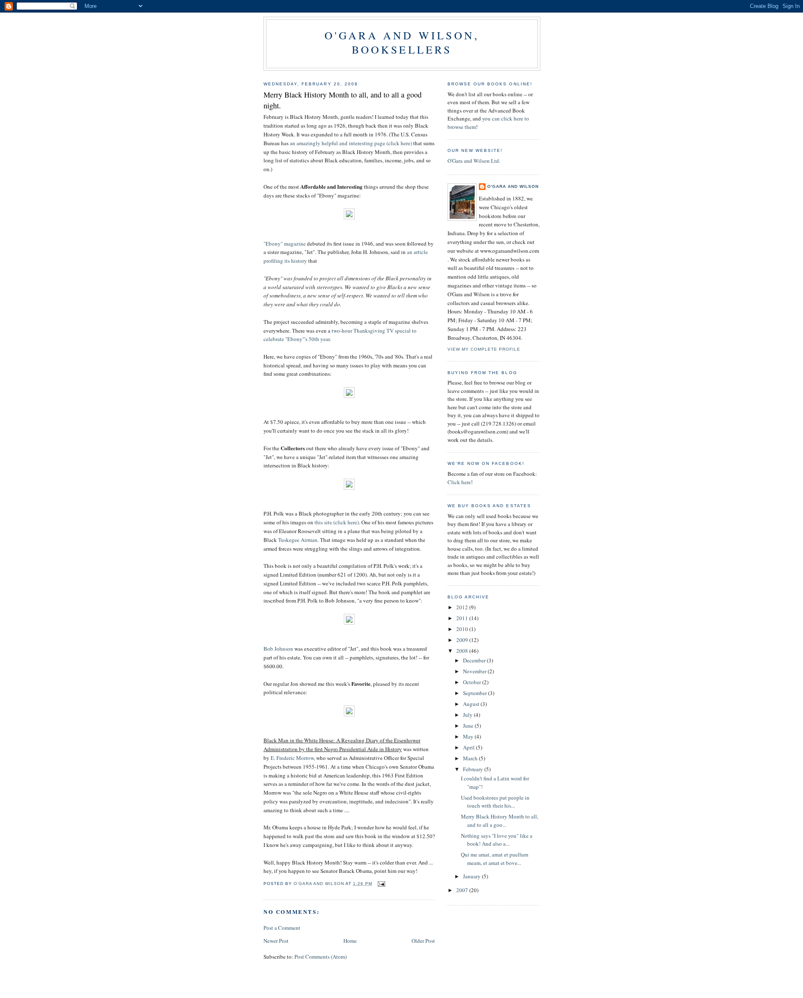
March (471, 758)
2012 (462, 607)
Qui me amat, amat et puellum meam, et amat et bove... (494, 859)
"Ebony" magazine (284, 243)
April (469, 747)
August (472, 704)
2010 (462, 629)
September (475, 693)
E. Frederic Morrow (292, 758)
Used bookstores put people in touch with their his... (495, 802)
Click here (459, 482)
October (472, 682)
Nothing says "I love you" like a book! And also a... (496, 840)
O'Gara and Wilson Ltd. (474, 160)
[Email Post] (381, 883)
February (473, 769)
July (468, 714)
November (475, 671)
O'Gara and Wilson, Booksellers (402, 42)
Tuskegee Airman (297, 540)
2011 (462, 618)
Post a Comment (281, 927)
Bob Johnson (278, 648)
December (475, 660)
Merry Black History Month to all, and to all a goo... (499, 821)
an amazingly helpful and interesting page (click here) (351, 143)
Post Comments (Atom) (320, 956)
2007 (462, 890)
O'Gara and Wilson (513, 186)
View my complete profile (484, 349)
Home (350, 940)
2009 (462, 640)
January (472, 876)
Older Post (423, 940)
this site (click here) (337, 522)
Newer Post (276, 940)
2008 (462, 650)
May (469, 736)
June (469, 725)
